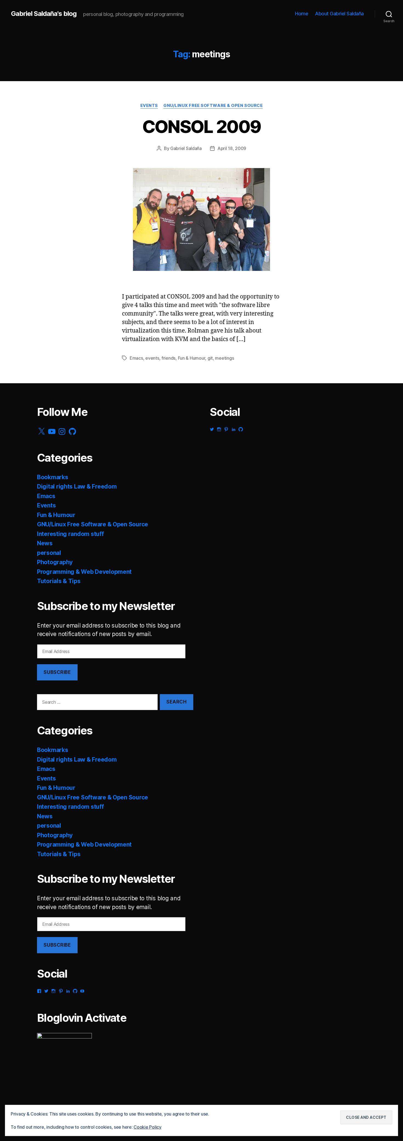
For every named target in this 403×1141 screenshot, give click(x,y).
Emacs (136, 358)
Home (301, 13)
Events (149, 105)
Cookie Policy (147, 1127)
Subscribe (57, 672)
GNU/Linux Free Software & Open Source (213, 105)
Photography (55, 562)
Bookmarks (52, 477)
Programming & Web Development (84, 571)
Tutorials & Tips (59, 581)
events (152, 358)
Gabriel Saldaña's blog (43, 13)
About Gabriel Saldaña (339, 13)
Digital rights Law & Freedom (77, 486)
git (210, 358)
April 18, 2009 (231, 148)
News (45, 543)
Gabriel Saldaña (186, 148)
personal (49, 552)
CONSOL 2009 (201, 126)
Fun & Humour (191, 358)
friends (168, 358)
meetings (224, 358)
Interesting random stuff (70, 533)
